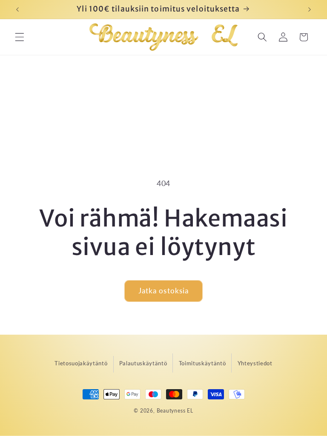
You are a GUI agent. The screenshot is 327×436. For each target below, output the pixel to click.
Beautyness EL (175, 410)
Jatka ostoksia (163, 291)
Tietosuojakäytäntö (80, 363)
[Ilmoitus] (309, 9)
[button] (19, 37)
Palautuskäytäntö (143, 363)
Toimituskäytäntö (202, 363)
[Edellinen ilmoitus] (17, 9)
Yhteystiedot (255, 363)
